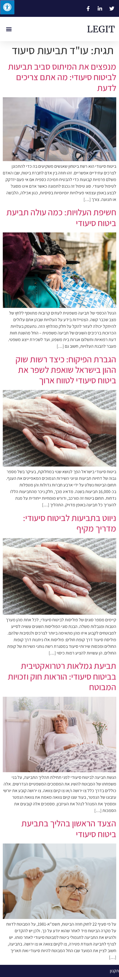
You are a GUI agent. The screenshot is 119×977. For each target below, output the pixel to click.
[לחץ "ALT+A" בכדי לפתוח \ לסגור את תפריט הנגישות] (7, 7)
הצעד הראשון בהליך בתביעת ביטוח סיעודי (68, 828)
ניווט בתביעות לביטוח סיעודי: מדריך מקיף (69, 523)
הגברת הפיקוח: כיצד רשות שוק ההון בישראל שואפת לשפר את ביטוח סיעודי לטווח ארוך (65, 369)
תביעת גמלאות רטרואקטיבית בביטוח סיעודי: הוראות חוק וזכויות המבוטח (62, 676)
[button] (8, 29)
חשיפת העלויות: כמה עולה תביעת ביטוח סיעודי (61, 217)
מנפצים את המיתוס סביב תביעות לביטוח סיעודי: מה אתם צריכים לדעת (62, 77)
